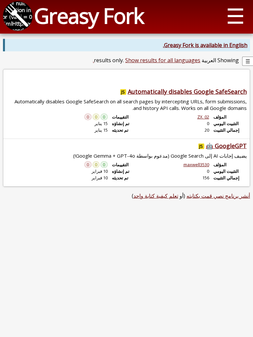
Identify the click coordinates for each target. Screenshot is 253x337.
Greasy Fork (89, 15)
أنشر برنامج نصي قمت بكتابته (218, 195)
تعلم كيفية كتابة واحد (155, 195)
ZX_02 (203, 117)
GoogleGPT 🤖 (226, 146)
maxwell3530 (196, 165)
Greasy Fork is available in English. (205, 45)
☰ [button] (235, 15)
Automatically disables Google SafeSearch (187, 91)
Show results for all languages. (146, 60)
